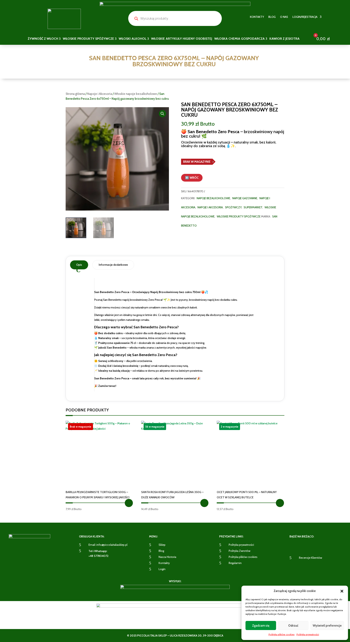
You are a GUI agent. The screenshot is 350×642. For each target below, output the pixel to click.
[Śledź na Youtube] (314, 546)
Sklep (162, 545)
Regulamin (235, 563)
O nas (284, 17)
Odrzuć (293, 625)
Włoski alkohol (132, 39)
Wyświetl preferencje (327, 625)
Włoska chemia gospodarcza (239, 39)
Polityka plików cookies (282, 634)
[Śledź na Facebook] (293, 546)
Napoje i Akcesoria (99, 94)
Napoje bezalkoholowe (213, 198)
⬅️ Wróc (191, 178)
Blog (272, 17)
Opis (79, 264)
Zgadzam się (260, 625)
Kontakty (257, 17)
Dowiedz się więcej (129, 503)
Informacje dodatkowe (113, 264)
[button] (342, 591)
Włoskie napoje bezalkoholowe (135, 94)
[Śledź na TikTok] (324, 546)
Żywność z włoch (43, 39)
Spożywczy (233, 207)
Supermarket (253, 207)
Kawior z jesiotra (284, 39)
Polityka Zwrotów (239, 551)
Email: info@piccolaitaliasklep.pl (108, 545)
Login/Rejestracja (304, 17)
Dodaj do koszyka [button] (204, 503)
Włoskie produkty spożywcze (238, 216)
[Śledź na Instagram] (304, 546)
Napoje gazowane (244, 198)
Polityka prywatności (308, 634)
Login (162, 569)
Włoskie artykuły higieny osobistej (181, 39)
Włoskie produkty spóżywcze (88, 39)
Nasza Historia (167, 557)
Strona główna (75, 94)
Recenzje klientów (310, 558)
